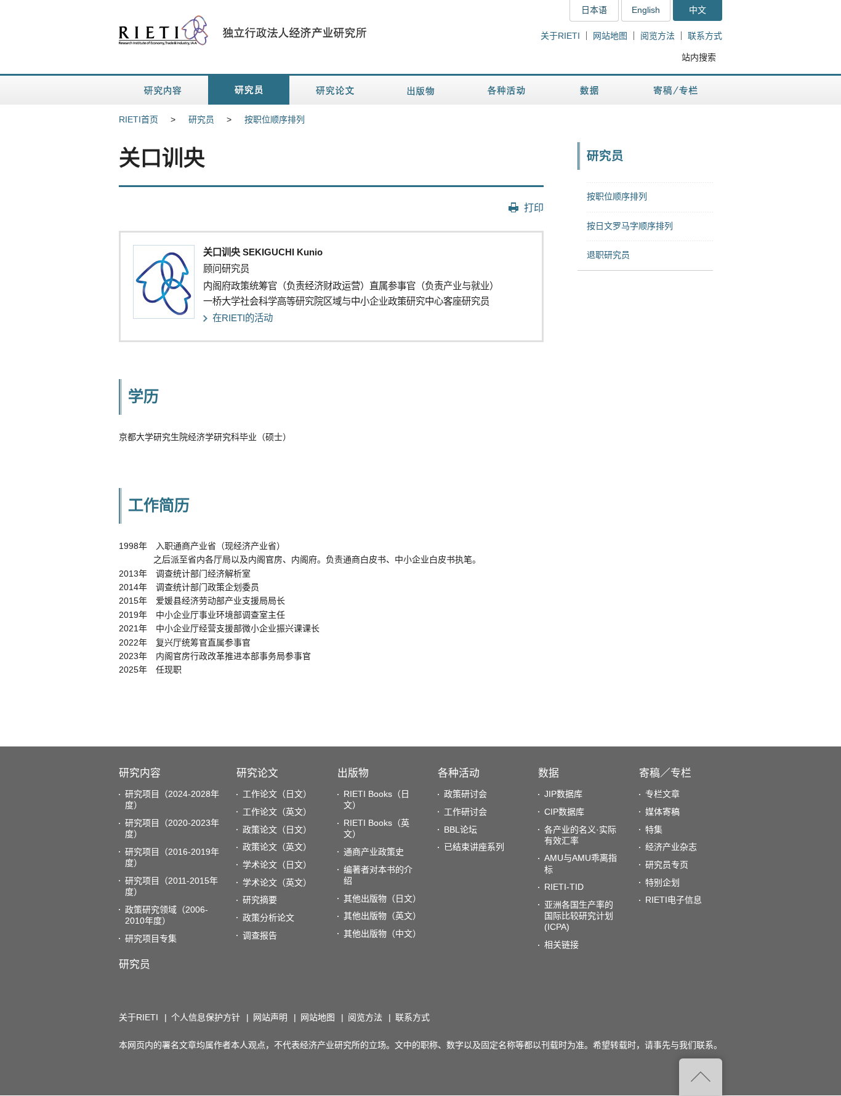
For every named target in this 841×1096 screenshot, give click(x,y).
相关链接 (561, 945)
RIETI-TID (564, 887)
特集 (653, 829)
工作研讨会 (465, 812)
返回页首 (700, 1076)
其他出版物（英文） (382, 916)
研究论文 (257, 773)
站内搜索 (699, 57)
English (646, 10)
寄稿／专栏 (665, 773)
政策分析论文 (268, 917)
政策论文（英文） (277, 847)
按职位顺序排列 (274, 119)
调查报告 (260, 935)
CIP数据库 (564, 812)
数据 (548, 773)
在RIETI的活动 (242, 318)
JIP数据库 (563, 794)
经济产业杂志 (671, 847)
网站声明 (270, 1017)
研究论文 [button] (334, 90)
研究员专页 (666, 865)
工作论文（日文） (277, 794)
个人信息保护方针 (205, 1017)
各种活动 (459, 773)
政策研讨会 (465, 794)
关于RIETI (560, 36)
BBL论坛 (460, 829)
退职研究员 (608, 255)
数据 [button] (590, 90)
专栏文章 (662, 794)
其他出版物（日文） (382, 898)
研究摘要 (260, 900)
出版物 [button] (420, 90)
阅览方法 (657, 36)
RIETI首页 (138, 119)
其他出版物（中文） (382, 933)
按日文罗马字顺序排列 (630, 226)
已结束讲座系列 (474, 847)
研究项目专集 (151, 938)
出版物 (353, 773)
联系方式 (705, 36)
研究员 (201, 119)
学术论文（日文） (277, 865)
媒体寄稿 (662, 812)
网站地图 (610, 36)
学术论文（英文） (277, 882)
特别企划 (662, 882)
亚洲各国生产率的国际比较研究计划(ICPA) (578, 916)
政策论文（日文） (277, 829)
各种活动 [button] (506, 90)
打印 (534, 207)
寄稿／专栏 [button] (675, 90)
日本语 (594, 10)
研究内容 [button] (163, 90)
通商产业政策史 (374, 852)
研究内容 (140, 773)
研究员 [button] (248, 90)
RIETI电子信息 (673, 900)
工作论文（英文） (277, 812)
